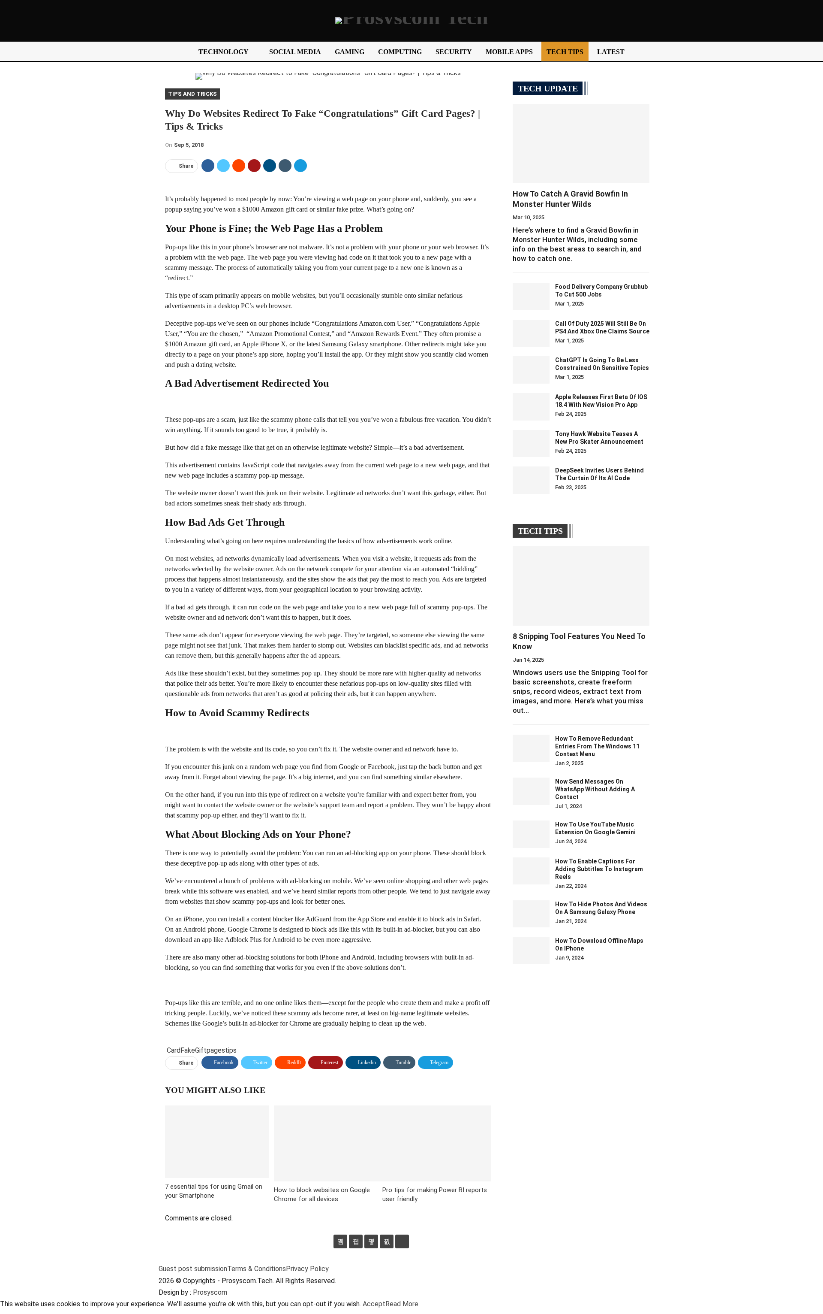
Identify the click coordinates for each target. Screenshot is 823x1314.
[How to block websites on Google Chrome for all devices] (328, 1143)
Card (173, 1050)
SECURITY (454, 51)
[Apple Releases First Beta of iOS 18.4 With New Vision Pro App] (531, 407)
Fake (187, 1050)
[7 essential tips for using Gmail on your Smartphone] (217, 1141)
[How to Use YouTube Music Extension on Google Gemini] (531, 834)
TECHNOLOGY (223, 51)
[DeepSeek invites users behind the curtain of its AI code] (531, 480)
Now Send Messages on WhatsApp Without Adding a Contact (595, 789)
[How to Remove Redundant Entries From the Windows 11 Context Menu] (531, 748)
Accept (374, 1304)
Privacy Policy (307, 1269)
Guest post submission (193, 1269)
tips (231, 1050)
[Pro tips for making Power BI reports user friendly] (436, 1143)
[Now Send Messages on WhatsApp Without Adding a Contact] (531, 791)
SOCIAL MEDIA (295, 51)
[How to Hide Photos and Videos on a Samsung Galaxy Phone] (531, 914)
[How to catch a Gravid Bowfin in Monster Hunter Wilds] (581, 143)
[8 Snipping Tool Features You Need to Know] (581, 586)
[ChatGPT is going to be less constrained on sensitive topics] (531, 370)
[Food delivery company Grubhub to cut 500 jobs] (531, 296)
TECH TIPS (565, 51)
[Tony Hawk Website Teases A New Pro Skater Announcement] (531, 443)
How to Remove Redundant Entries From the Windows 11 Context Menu (597, 746)
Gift (201, 1050)
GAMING (349, 51)
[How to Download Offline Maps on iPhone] (531, 950)
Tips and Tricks (192, 94)
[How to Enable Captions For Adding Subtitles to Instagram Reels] (531, 871)
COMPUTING (400, 51)
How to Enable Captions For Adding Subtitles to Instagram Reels (599, 869)
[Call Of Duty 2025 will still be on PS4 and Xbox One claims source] (531, 333)
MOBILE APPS (509, 51)
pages (216, 1050)
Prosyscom (210, 1292)
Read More (401, 1304)
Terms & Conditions (256, 1269)
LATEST (611, 51)
